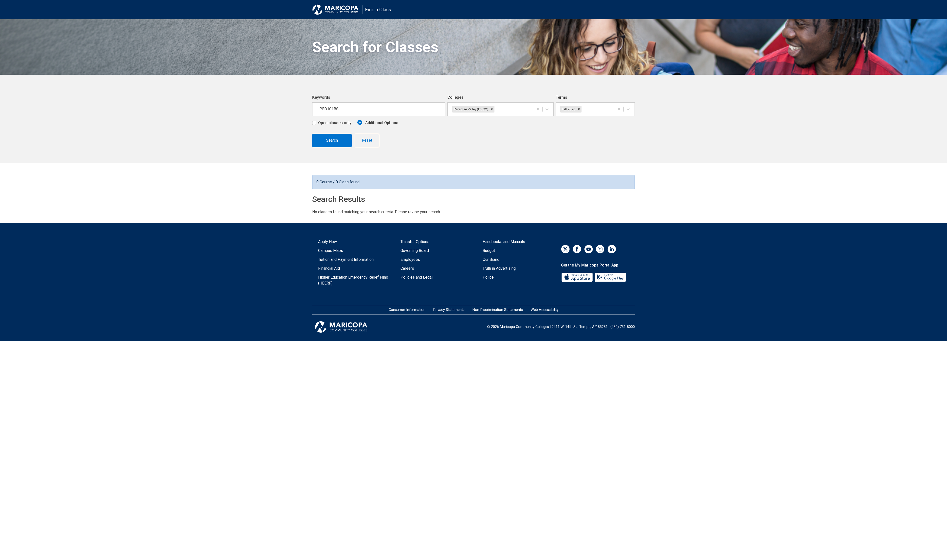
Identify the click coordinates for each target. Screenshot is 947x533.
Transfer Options (415, 241)
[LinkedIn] (611, 249)
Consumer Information (407, 310)
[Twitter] (565, 249)
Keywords (321, 97)
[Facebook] (577, 249)
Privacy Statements (449, 310)
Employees (410, 259)
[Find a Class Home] (337, 9)
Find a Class (378, 10)
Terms (561, 97)
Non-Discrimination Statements (498, 310)
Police (488, 277)
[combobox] (495, 109)
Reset (367, 140)
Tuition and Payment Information (346, 259)
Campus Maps (330, 250)
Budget (489, 250)
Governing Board (415, 250)
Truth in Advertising (499, 268)
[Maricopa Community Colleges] (347, 327)
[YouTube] (588, 249)
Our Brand (491, 259)
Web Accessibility (545, 310)
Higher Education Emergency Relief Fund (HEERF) (353, 280)
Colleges (455, 97)
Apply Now (327, 241)
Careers (407, 268)
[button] (491, 109)
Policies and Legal (417, 277)
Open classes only (334, 122)
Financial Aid (329, 268)
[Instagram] (600, 249)
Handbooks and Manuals (504, 241)
